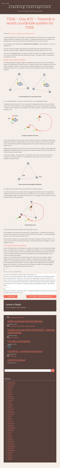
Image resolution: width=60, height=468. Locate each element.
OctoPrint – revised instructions (24, 351)
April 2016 (9, 419)
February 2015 (10, 441)
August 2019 (10, 387)
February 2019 (10, 398)
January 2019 (10, 400)
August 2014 (10, 452)
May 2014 (9, 457)
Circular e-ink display (19, 341)
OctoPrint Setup (16, 360)
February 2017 (10, 409)
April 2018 (9, 403)
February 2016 (10, 423)
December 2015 (11, 427)
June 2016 (9, 418)
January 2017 (10, 410)
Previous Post (10, 296)
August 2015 (10, 430)
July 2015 (9, 432)
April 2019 (9, 394)
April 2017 (9, 407)
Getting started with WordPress (25, 321)
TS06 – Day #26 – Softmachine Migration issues (41, 296)
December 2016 (11, 412)
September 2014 (11, 450)
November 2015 (11, 428)
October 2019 (10, 385)
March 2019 (10, 396)
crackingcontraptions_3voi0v (27, 33)
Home (3, 3)
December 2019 (11, 382)
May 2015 (9, 436)
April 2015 (9, 437)
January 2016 (10, 425)
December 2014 (11, 445)
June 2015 (9, 434)
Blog (7, 3)
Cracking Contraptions (30, 7)
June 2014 (9, 455)
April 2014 (9, 459)
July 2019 (9, 389)
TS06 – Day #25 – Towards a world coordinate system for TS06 (31, 23)
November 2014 (11, 446)
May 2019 (9, 392)
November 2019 (11, 383)
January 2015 (10, 443)
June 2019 (9, 391)
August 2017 (10, 405)
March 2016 (10, 421)
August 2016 (10, 414)
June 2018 (9, 401)
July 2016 (9, 416)
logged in (14, 307)
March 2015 (10, 439)
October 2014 (10, 448)
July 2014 (9, 454)
